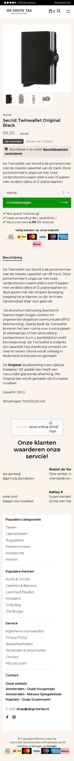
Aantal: (12, 193)
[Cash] (11, 237)
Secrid (24, 133)
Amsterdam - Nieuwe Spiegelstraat (33, 694)
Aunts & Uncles (17, 579)
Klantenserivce (62, 2)
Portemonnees (18, 546)
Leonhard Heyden (20, 592)
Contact (12, 657)
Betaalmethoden (19, 644)
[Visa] (42, 237)
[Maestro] (52, 237)
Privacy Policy (16, 637)
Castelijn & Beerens (21, 585)
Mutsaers (13, 598)
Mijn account (16, 663)
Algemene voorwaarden (25, 631)
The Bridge (14, 611)
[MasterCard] (32, 237)
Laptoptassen (17, 534)
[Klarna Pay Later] (37, 244)
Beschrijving (12, 257)
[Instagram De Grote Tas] (14, 717)
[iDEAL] (21, 237)
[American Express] (63, 237)
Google (52, 746)
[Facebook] (7, 717)
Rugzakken (15, 540)
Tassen (11, 527)
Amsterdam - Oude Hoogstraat (30, 689)
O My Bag (13, 605)
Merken (12, 559)
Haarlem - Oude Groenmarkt (28, 699)
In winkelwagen (19, 202)
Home (7, 115)
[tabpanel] (37, 58)
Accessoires (15, 553)
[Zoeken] (58, 11)
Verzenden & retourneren (26, 650)
